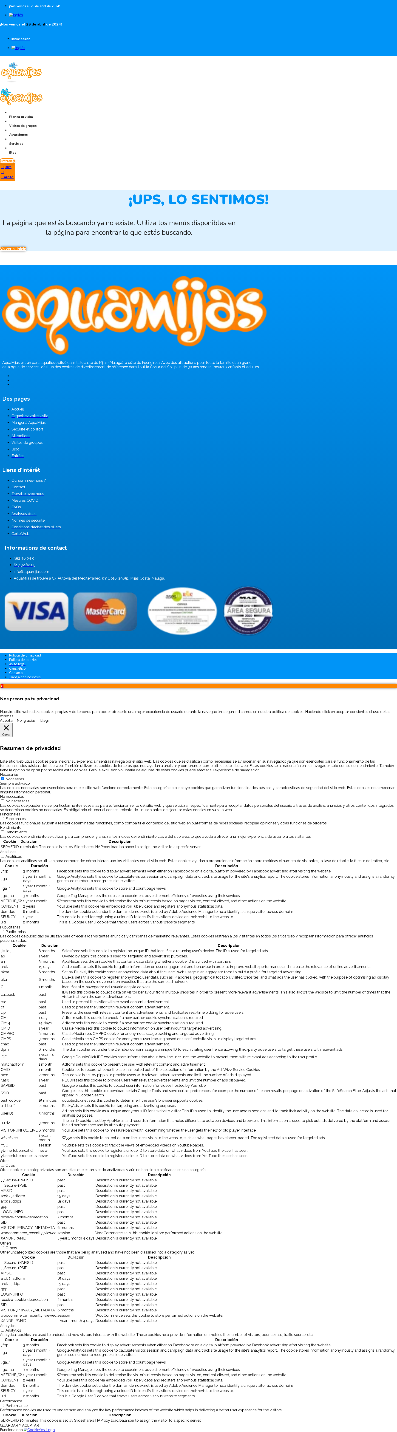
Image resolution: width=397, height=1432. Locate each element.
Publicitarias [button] (10, 927)
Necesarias (15, 779)
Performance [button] (11, 1401)
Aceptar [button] (7, 720)
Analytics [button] (8, 1326)
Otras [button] (4, 1161)
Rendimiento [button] (11, 827)
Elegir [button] (45, 720)
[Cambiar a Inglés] (16, 15)
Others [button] (5, 1243)
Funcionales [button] (10, 814)
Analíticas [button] (8, 852)
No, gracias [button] (26, 720)
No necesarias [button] (12, 796)
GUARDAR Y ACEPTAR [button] (19, 1425)
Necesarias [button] (9, 774)
